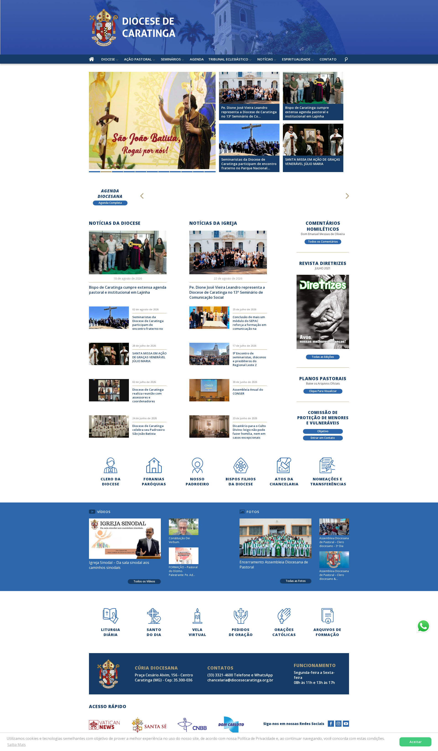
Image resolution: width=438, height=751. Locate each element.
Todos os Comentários (323, 241)
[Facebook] (331, 724)
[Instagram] (338, 724)
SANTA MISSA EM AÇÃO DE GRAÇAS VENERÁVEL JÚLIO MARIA (149, 357)
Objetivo (322, 431)
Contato (328, 59)
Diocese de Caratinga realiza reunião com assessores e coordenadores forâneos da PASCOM (148, 395)
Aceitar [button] (415, 742)
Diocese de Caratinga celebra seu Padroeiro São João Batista (148, 430)
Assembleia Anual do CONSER (248, 391)
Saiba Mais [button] (16, 744)
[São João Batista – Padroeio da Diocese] (152, 120)
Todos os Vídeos (144, 581)
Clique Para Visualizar (323, 391)
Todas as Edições (323, 357)
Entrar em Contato (323, 438)
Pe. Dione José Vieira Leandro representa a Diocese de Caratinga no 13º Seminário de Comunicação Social (227, 292)
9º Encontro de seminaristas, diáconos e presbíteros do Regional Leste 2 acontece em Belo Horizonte (249, 359)
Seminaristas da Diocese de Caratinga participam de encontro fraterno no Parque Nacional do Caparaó (148, 323)
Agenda (197, 59)
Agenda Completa (110, 203)
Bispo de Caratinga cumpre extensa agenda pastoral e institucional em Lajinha (127, 290)
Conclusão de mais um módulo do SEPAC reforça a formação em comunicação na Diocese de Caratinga (249, 323)
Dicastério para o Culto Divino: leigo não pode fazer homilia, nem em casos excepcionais (249, 432)
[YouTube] (346, 724)
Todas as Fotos (296, 581)
